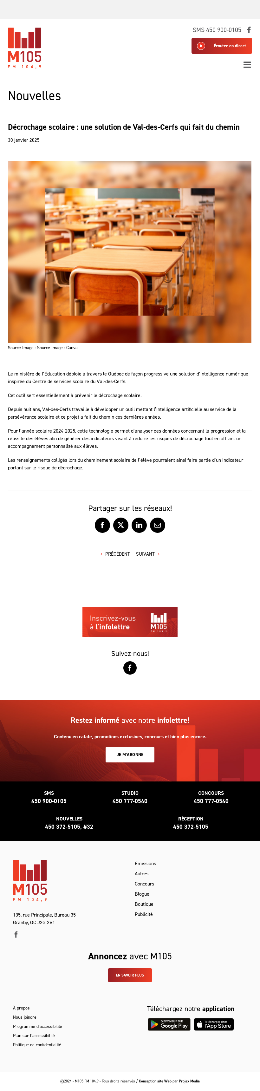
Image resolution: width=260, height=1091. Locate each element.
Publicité (144, 914)
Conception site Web (155, 1081)
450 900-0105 (49, 801)
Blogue (142, 894)
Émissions (145, 863)
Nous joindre (24, 1017)
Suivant (145, 554)
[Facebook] (130, 668)
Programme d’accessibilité (37, 1026)
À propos (21, 1008)
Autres (141, 873)
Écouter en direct (230, 46)
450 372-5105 (190, 827)
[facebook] (16, 934)
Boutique (144, 904)
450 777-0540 (130, 801)
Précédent (117, 554)
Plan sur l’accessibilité (34, 1036)
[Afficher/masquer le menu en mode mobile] (248, 64)
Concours (144, 883)
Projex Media (189, 1081)
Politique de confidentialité (37, 1045)
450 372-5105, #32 (69, 827)
